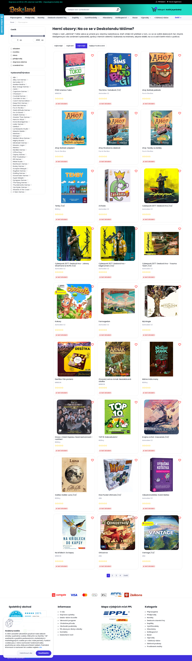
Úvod (12, 22)
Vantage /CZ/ (148, 553)
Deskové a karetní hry (57, 17)
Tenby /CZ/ (60, 206)
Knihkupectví (121, 17)
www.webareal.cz (32, 658)
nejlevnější (58, 46)
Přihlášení (161, 2)
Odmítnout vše (26, 653)
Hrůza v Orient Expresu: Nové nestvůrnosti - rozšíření (74, 438)
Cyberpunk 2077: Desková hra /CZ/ (157, 206)
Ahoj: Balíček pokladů (151, 90)
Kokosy (58, 321)
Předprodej (29, 17)
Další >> (126, 575)
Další (177, 17)
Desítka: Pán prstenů (64, 379)
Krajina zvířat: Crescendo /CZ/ (155, 437)
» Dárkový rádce (161, 17)
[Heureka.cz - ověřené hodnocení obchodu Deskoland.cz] (28, 612)
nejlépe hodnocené (97, 46)
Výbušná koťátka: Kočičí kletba (155, 495)
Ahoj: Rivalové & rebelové (109, 148)
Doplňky (75, 17)
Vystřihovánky (91, 17)
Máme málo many (150, 379)
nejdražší (70, 46)
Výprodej (145, 17)
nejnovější (81, 46)
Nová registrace (175, 2)
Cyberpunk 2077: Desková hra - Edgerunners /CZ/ (112, 265)
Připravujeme (16, 17)
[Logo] (22, 9)
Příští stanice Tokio (63, 90)
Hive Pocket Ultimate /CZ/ (110, 495)
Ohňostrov (103, 553)
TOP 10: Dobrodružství (108, 437)
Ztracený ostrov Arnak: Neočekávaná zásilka (115, 380)
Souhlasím (43, 653)
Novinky (41, 17)
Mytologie (146, 321)
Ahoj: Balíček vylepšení (65, 148)
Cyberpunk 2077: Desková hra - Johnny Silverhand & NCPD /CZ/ (72, 265)
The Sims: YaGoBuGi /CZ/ (110, 90)
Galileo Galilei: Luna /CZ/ (66, 495)
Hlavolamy (107, 17)
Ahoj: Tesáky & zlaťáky (152, 148)
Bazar (135, 17)
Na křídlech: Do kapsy (64, 553)
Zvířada (102, 206)
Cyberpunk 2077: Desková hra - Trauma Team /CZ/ (159, 265)
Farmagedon (104, 321)
